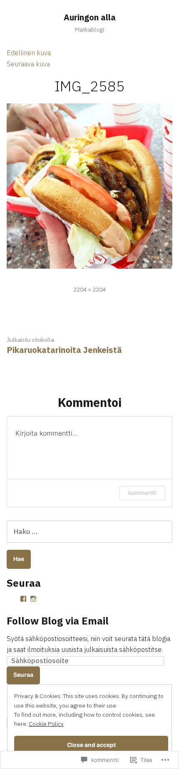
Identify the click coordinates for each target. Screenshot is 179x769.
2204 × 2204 (89, 289)
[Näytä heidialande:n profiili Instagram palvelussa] (33, 598)
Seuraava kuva (28, 64)
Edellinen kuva (29, 52)
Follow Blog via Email (58, 620)
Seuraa (23, 674)
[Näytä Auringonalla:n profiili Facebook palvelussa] (23, 598)
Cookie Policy (46, 723)
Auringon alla (90, 17)
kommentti (142, 492)
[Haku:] (89, 531)
